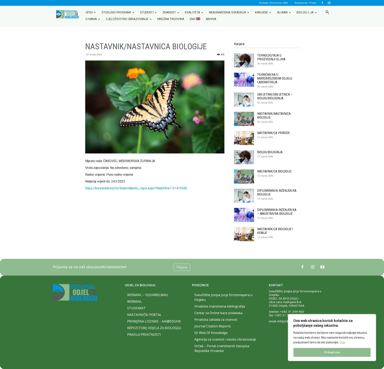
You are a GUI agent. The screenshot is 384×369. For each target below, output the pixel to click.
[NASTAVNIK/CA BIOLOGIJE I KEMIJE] (244, 234)
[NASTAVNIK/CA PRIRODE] (244, 138)
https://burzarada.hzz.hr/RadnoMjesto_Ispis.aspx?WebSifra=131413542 (136, 188)
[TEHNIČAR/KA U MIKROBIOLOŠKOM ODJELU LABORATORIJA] (244, 80)
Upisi (89, 12)
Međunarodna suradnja (227, 12)
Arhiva (211, 19)
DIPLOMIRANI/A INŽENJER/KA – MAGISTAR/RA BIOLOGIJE (276, 212)
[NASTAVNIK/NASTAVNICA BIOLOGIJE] (244, 119)
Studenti (146, 12)
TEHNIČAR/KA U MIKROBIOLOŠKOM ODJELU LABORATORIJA (274, 78)
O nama (91, 19)
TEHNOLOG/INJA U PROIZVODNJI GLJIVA (271, 57)
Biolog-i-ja (305, 12)
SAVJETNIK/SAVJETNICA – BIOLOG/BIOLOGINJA (274, 96)
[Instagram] (329, 3)
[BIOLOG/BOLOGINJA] (244, 157)
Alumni (282, 12)
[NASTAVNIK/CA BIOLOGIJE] (244, 176)
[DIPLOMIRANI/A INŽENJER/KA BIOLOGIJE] (244, 196)
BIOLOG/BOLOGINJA (270, 152)
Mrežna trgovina (170, 19)
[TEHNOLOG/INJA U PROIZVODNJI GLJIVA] (244, 60)
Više (342, 342)
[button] (327, 12)
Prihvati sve (332, 352)
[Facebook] (322, 3)
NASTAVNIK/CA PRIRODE (273, 133)
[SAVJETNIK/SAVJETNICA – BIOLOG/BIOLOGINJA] (244, 100)
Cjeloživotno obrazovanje (127, 19)
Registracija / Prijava (305, 3)
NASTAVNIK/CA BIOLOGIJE (274, 171)
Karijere (261, 12)
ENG (193, 19)
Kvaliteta (192, 12)
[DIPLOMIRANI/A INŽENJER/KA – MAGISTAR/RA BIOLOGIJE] (244, 215)
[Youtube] (322, 267)
